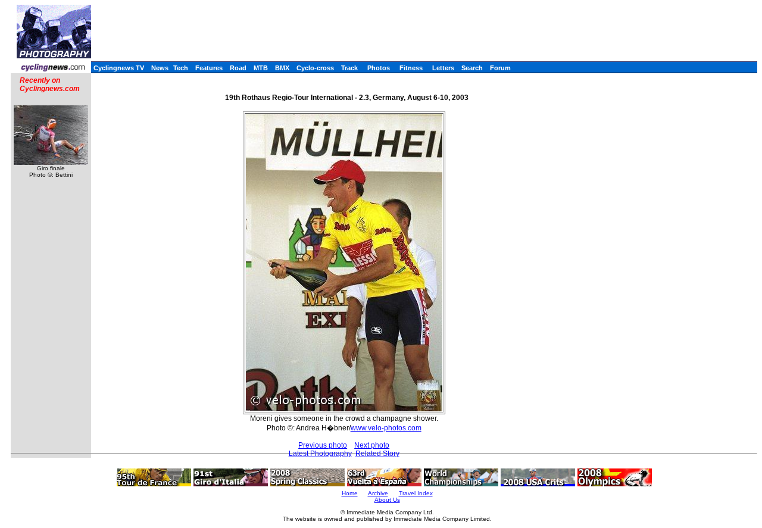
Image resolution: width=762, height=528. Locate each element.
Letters (443, 67)
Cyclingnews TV (118, 67)
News (159, 67)
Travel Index (416, 493)
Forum (500, 67)
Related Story (377, 453)
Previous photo (322, 445)
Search (472, 67)
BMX (282, 67)
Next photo (371, 445)
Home (350, 493)
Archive (378, 493)
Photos (378, 67)
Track (349, 67)
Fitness (411, 67)
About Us (387, 499)
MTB (261, 67)
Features (209, 67)
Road (238, 67)
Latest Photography (320, 453)
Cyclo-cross (315, 67)
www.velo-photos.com (386, 428)
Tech (180, 67)
